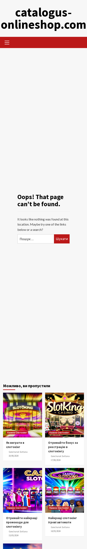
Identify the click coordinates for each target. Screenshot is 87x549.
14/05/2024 (55, 531)
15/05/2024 (13, 535)
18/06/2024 (13, 455)
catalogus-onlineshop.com (43, 18)
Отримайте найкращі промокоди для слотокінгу (21, 522)
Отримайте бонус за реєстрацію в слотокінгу (63, 447)
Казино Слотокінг (17, 432)
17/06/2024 (55, 460)
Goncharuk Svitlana (18, 451)
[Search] (79, 42)
